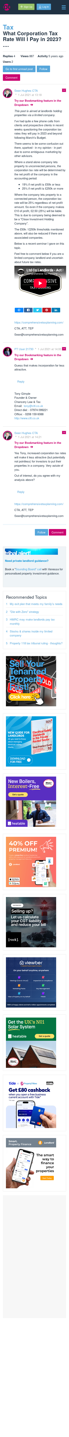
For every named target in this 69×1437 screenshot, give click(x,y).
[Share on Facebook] (28, 310)
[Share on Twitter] (37, 310)
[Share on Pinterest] (46, 310)
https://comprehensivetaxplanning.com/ (38, 322)
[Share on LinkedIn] (56, 310)
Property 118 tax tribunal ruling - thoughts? (36, 643)
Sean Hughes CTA (26, 90)
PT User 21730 (24, 349)
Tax (8, 26)
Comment (11, 77)
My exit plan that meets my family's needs (36, 604)
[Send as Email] (19, 310)
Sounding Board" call (28, 569)
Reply (21, 381)
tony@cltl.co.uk (33, 406)
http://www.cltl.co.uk (26, 418)
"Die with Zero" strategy (24, 612)
